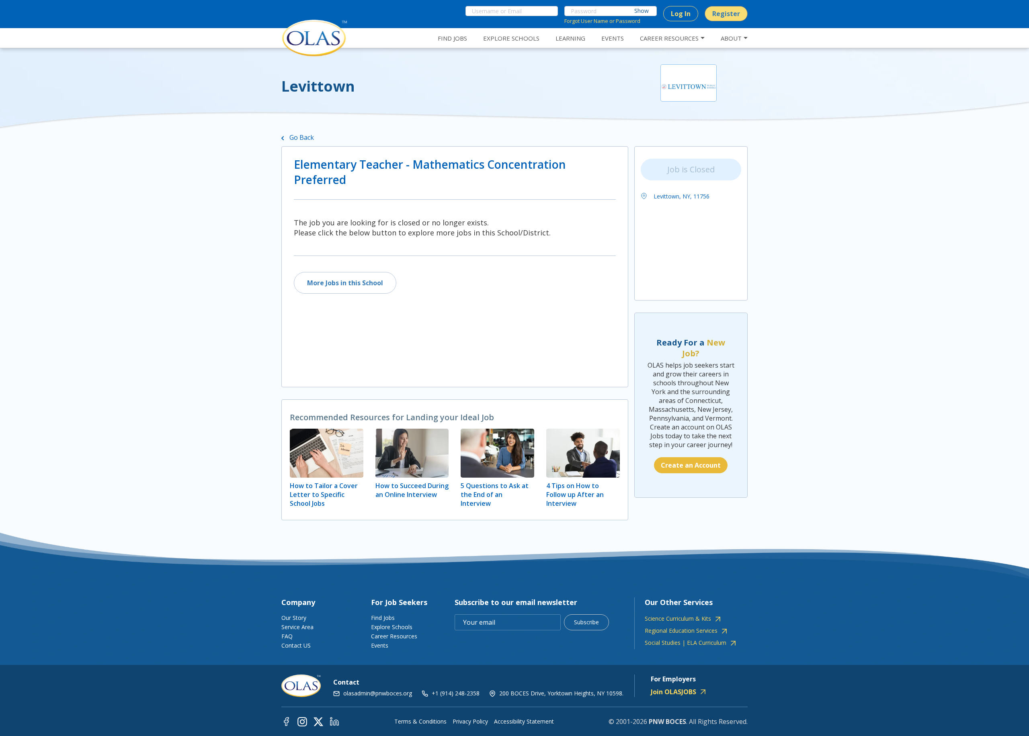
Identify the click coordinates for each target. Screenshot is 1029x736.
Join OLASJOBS (673, 691)
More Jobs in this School (345, 282)
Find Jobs (383, 618)
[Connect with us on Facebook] (286, 721)
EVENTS (612, 38)
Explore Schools (391, 627)
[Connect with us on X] (318, 721)
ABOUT (731, 38)
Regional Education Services (681, 630)
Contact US (296, 645)
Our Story (293, 618)
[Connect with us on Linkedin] (334, 721)
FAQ (287, 636)
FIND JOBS (452, 38)
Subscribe (586, 622)
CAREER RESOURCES (669, 38)
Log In (681, 13)
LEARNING (570, 38)
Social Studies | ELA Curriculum (685, 642)
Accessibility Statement (524, 721)
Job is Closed (691, 169)
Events (379, 645)
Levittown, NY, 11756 (680, 196)
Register (726, 13)
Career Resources (394, 636)
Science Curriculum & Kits (678, 618)
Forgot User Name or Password (602, 21)
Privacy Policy (470, 721)
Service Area (297, 627)
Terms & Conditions (420, 721)
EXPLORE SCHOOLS (511, 38)
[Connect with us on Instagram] (302, 721)
